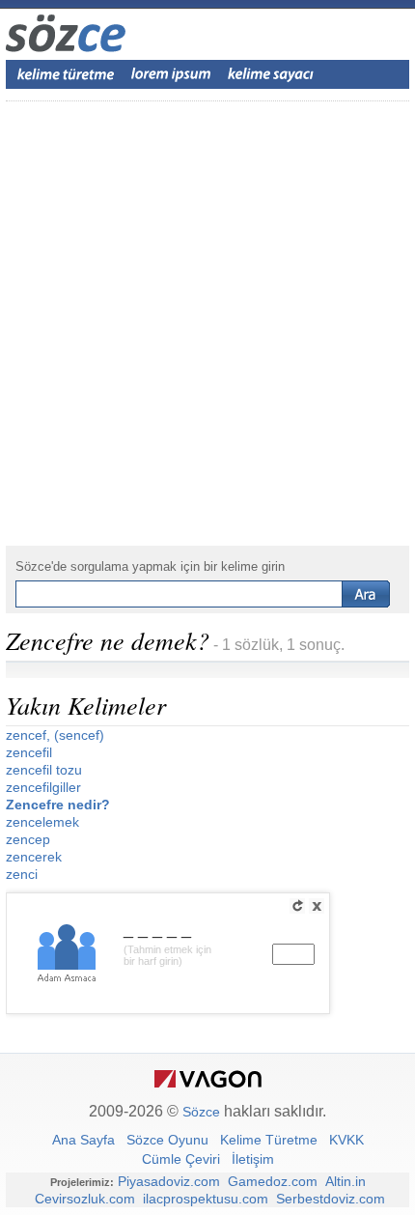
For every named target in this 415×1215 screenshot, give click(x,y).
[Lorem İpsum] (171, 74)
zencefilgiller (43, 787)
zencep (28, 839)
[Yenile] (297, 906)
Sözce (201, 1111)
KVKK (346, 1139)
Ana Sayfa (83, 1139)
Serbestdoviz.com (330, 1198)
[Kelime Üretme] (66, 74)
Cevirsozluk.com (85, 1198)
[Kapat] (316, 906)
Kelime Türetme (269, 1139)
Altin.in (345, 1181)
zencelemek (42, 822)
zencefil (29, 752)
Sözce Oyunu (167, 1139)
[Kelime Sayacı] (271, 74)
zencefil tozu (44, 769)
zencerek (34, 856)
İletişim (253, 1159)
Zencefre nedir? (58, 804)
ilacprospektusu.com (205, 1198)
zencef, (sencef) (55, 735)
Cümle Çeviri (181, 1159)
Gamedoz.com (273, 1181)
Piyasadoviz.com (169, 1181)
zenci (22, 874)
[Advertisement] (207, 323)
